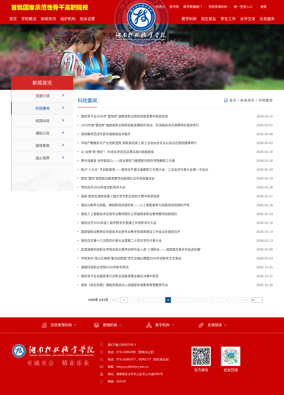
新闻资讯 (48, 19)
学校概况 (28, 19)
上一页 (136, 300)
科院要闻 (43, 108)
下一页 (224, 300)
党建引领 (43, 96)
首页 (13, 19)
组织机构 (67, 19)
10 (212, 300)
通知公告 (43, 133)
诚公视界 (43, 158)
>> (235, 300)
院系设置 (87, 19)
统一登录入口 (243, 6)
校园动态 (43, 121)
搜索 (263, 6)
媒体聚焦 (43, 146)
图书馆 (174, 6)
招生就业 (208, 19)
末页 (245, 300)
